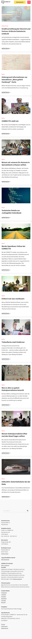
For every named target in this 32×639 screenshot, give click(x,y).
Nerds (3, 74)
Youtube (3, 597)
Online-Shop (4, 554)
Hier (2, 585)
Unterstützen (19, 2)
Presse (3, 624)
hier (20, 609)
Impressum (4, 626)
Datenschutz (5, 26)
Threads (3, 600)
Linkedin (3, 595)
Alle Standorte (5, 559)
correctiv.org (5, 2)
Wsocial (3, 602)
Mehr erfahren (5, 565)
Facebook (4, 598)
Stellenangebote (17, 579)
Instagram (4, 593)
